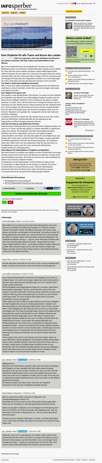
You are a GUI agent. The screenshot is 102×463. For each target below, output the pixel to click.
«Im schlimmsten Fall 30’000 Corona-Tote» (79, 140)
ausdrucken (30, 188)
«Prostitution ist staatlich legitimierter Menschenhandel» (79, 244)
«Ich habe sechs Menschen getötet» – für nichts (81, 72)
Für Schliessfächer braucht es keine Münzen (25, 183)
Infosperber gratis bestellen (74, 11)
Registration (84, 3)
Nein (10, 202)
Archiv (90, 3)
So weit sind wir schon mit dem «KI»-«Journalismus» (78, 76)
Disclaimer (85, 460)
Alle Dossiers (89, 130)
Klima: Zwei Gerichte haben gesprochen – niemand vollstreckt (81, 148)
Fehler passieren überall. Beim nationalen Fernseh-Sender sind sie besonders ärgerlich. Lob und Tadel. (84, 124)
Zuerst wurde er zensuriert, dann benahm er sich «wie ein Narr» (81, 144)
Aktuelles (5, 12)
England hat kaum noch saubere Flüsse (80, 83)
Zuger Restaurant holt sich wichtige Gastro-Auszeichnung (81, 268)
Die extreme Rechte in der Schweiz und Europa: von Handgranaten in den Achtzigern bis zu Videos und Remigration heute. (75, 111)
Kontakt (78, 460)
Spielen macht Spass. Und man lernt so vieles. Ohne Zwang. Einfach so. (84, 97)
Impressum (92, 460)
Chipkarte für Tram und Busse (19, 181)
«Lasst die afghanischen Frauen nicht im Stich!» (81, 152)
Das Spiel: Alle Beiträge (81, 93)
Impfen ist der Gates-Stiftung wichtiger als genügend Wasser (81, 80)
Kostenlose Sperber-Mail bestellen (31, 194)
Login (78, 3)
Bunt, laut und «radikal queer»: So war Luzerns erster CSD (79, 262)
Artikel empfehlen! (9, 188)
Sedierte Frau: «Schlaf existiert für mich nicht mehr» (79, 250)
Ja (4, 202)
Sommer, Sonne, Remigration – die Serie (75, 104)
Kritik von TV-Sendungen (82, 119)
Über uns (14, 12)
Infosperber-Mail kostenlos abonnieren (64, 460)
